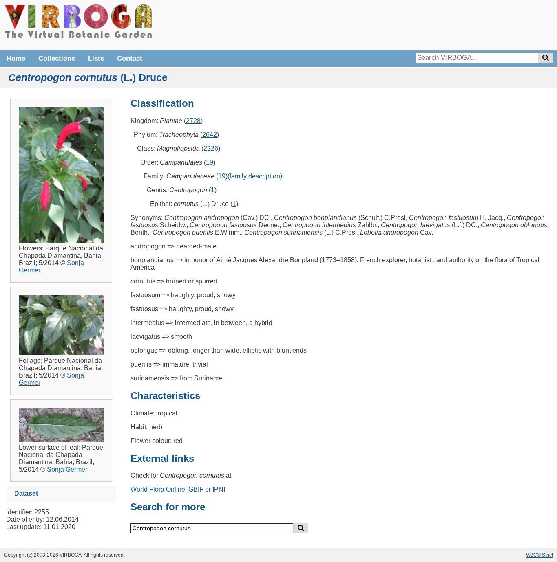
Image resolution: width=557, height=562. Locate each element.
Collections (56, 58)
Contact (129, 58)
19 (209, 162)
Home (16, 58)
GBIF (195, 489)
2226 (210, 148)
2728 (193, 120)
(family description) (255, 176)
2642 (209, 134)
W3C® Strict (539, 555)
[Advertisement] (430, 24)
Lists (96, 58)
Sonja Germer (67, 469)
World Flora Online (157, 489)
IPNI (218, 489)
